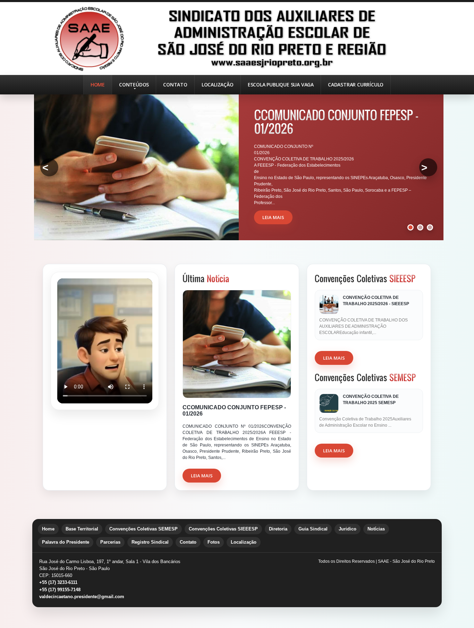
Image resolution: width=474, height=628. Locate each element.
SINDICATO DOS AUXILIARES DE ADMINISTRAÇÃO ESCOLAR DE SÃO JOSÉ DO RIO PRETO (237, 38)
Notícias (376, 528)
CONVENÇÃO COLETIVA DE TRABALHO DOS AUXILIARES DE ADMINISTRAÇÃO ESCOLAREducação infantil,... (363, 326)
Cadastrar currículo (355, 84)
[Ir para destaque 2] (420, 227)
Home (98, 84)
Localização (218, 84)
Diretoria (278, 528)
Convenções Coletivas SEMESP (143, 528)
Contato (175, 84)
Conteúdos (134, 84)
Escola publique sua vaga (281, 84)
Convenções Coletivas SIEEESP (223, 528)
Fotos (214, 542)
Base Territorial (82, 528)
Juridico (347, 528)
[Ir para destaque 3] (430, 227)
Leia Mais (202, 475)
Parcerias (110, 542)
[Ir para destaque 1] (410, 227)
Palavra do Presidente (65, 542)
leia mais (273, 217)
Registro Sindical (150, 542)
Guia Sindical (313, 528)
